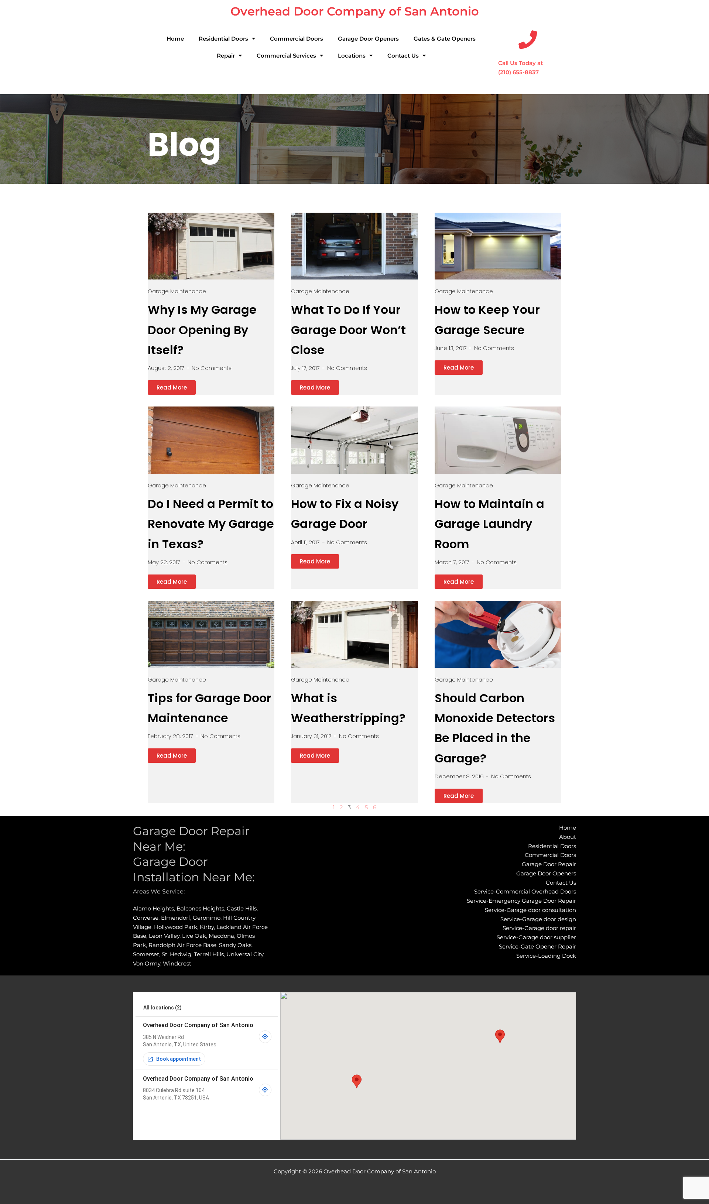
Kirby (207, 926)
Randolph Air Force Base (182, 945)
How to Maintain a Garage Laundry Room (489, 523)
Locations (352, 55)
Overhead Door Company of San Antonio (354, 11)
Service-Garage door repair (539, 928)
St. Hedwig (176, 954)
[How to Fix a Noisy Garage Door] (354, 440)
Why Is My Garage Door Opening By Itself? (202, 329)
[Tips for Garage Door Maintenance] (211, 634)
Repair (226, 55)
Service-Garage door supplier (536, 937)
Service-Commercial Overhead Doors (525, 891)
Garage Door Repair (549, 864)
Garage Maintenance (177, 291)
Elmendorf (175, 917)
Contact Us (403, 55)
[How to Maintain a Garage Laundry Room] (498, 440)
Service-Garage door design (538, 919)
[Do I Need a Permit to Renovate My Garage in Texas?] (211, 440)
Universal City (244, 954)
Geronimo (206, 917)
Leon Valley (164, 935)
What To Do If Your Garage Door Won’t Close (348, 329)
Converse (145, 917)
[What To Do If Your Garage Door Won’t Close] (354, 246)
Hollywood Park (175, 926)
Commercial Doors (296, 38)
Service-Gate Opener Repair (537, 946)
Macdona (221, 935)
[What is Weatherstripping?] (354, 634)
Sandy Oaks (235, 945)
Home (175, 38)
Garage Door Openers (368, 38)
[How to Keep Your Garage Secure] (498, 246)
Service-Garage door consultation (530, 909)
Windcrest (177, 963)
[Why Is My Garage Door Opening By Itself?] (211, 246)
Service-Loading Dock (546, 955)
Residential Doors (223, 38)
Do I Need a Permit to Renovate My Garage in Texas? (211, 523)
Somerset (146, 954)
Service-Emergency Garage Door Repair (521, 900)
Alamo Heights (153, 908)
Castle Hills (242, 908)
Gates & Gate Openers (445, 38)
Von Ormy (146, 963)
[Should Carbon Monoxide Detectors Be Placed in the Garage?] (498, 634)
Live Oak (194, 935)
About (567, 836)
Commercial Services (286, 55)
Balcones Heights (200, 908)
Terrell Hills (209, 954)
